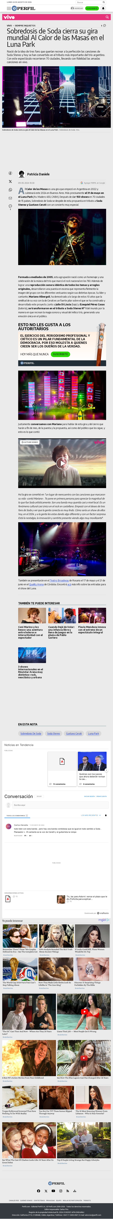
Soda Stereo (53, 733)
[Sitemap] (74, 1191)
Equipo (58, 1201)
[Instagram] (60, 1191)
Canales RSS (14, 1201)
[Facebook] (38, 1191)
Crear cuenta (101, 796)
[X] (46, 1191)
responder (18, 835)
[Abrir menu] (9, 8)
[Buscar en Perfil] (104, 2)
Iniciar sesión (89, 796)
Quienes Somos (26, 1201)
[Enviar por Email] (10, 198)
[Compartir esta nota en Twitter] (10, 181)
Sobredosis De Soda (31, 733)
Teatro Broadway (59, 580)
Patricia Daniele (38, 174)
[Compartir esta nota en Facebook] (10, 173)
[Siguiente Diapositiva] (106, 770)
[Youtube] (53, 1191)
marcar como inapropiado (102, 837)
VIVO (9, 25)
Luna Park (93, 733)
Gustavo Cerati (74, 733)
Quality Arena (36, 584)
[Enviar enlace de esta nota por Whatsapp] (10, 189)
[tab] (17, 815)
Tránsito (87, 1201)
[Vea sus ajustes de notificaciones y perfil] (103, 8)
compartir (92, 835)
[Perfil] (56, 1184)
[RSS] (68, 1191)
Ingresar (78, 8)
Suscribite (92, 8)
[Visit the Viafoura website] (103, 913)
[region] (56, 855)
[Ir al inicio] (23, 8)
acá (69, 584)
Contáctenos (39, 1201)
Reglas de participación (72, 1201)
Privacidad (50, 1201)
